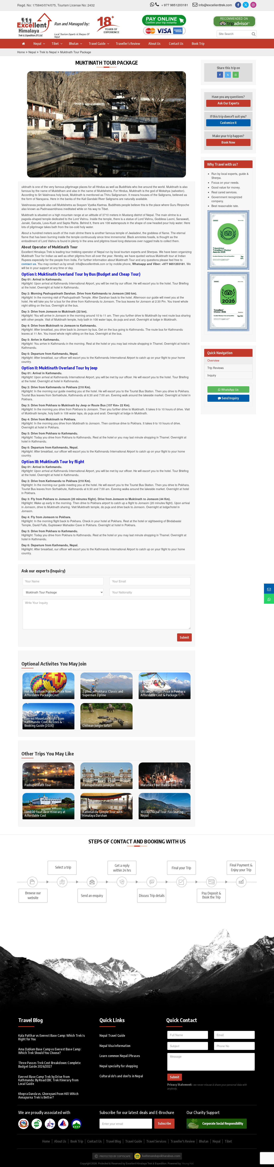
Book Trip (198, 44)
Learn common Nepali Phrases (119, 1056)
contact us (28, 264)
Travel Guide (97, 44)
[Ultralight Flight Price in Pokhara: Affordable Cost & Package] (165, 685)
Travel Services (156, 1141)
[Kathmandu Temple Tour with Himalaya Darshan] (106, 806)
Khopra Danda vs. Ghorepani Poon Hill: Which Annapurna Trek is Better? (48, 1095)
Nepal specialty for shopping (118, 1066)
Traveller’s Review (128, 44)
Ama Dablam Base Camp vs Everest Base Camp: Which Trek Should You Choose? (49, 1051)
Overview (213, 360)
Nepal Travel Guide (112, 1035)
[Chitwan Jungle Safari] (106, 716)
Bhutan (73, 44)
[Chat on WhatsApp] (269, 599)
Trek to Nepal (48, 52)
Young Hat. (188, 1163)
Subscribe (164, 1123)
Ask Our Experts (228, 103)
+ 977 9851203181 (174, 5)
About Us (154, 44)
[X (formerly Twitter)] (246, 5)
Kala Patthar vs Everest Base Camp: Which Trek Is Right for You (51, 1037)
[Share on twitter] (228, 75)
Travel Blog (113, 1141)
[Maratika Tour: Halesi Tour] (165, 775)
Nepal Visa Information (115, 1046)
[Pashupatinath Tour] (48, 775)
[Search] (254, 34)
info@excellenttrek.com (215, 5)
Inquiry (211, 375)
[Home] (23, 43)
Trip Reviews (215, 368)
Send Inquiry (230, 398)
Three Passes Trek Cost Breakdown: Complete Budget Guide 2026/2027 (49, 1064)
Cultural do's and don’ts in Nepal (121, 1076)
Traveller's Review (182, 1141)
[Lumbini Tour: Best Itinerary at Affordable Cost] (48, 806)
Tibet (55, 44)
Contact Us (176, 44)
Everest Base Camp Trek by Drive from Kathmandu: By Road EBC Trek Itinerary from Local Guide (48, 1080)
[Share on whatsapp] (236, 75)
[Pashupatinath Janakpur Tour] (106, 775)
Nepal (37, 44)
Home (21, 52)
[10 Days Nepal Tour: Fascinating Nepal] (165, 806)
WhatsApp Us (229, 389)
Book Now (228, 142)
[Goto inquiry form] (269, 589)
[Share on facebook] (220, 75)
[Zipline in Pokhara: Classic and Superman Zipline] (106, 685)
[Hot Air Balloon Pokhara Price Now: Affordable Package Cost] (48, 685)
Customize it (228, 123)
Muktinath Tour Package (75, 52)
